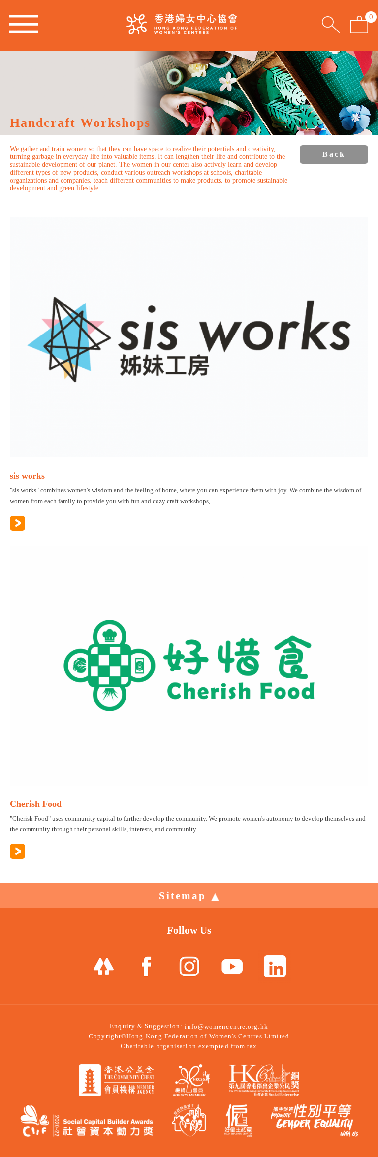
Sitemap (182, 896)
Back (334, 154)
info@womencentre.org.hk (226, 1026)
